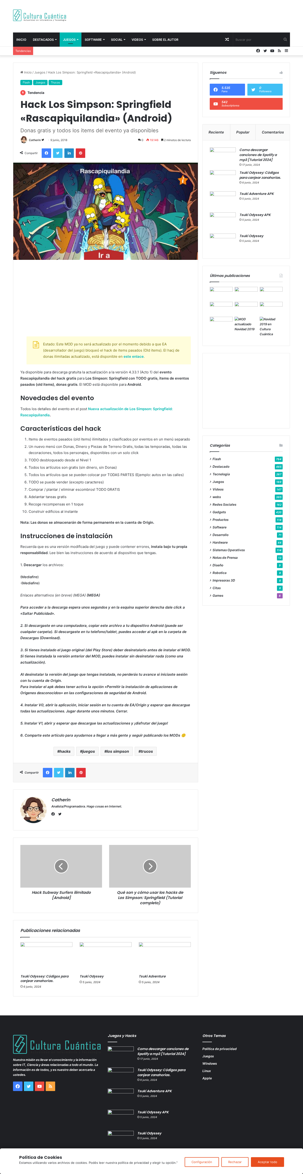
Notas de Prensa (225, 557)
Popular (243, 132)
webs (217, 497)
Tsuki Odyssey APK (255, 214)
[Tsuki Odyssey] (106, 957)
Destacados (43, 39)
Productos (220, 520)
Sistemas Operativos (229, 550)
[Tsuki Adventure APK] (223, 200)
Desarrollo (220, 535)
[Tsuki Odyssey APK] (223, 221)
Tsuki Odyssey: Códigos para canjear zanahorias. (44, 978)
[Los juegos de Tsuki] (221, 323)
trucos (147, 751)
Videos (137, 39)
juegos (88, 751)
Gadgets (219, 512)
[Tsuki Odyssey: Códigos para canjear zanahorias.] (46, 957)
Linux (206, 1071)
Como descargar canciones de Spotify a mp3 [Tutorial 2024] (258, 154)
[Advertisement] (199, 15)
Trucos (55, 82)
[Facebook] (54, 814)
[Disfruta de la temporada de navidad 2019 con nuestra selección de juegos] (271, 327)
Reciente (216, 132)
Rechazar (235, 1162)
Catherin (35, 140)
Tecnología (221, 474)
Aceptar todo (267, 1162)
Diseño (218, 565)
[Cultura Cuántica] (39, 15)
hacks (65, 751)
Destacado (221, 466)
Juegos (69, 39)
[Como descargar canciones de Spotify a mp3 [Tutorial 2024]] (223, 156)
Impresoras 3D (224, 580)
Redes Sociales (224, 504)
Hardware (220, 542)
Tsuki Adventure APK (256, 193)
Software (93, 39)
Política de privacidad (219, 1049)
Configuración (202, 1162)
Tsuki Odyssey (91, 976)
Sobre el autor (165, 39)
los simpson (118, 751)
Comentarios (273, 132)
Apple (207, 1078)
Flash (26, 82)
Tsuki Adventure (152, 976)
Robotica (220, 573)
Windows (209, 1063)
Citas (217, 588)
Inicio (21, 39)
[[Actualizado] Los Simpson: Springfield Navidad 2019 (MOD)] (246, 324)
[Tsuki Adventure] (165, 957)
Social (116, 39)
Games (218, 595)
